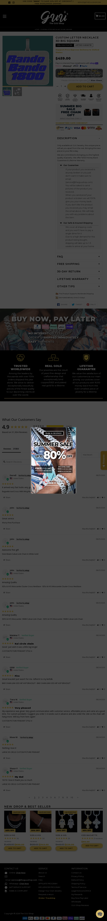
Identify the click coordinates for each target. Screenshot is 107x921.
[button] (100, 914)
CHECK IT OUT (53, 483)
